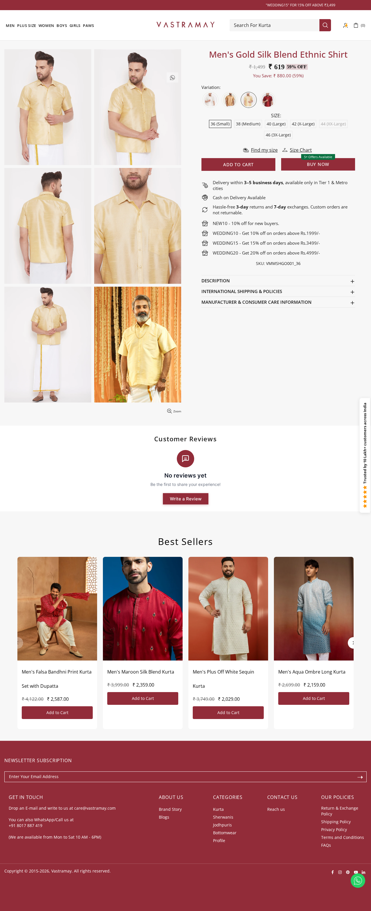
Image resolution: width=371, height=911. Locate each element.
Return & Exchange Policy (339, 811)
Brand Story (170, 809)
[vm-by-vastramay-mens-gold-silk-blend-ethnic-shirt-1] (230, 100)
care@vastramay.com (95, 808)
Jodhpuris (222, 825)
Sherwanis (223, 817)
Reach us (276, 809)
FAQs (326, 845)
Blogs (164, 817)
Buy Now (318, 164)
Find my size (264, 150)
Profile (219, 840)
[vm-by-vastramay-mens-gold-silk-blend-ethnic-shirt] (249, 100)
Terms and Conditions (342, 837)
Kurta (218, 809)
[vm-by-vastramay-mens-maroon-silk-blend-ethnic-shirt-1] (268, 100)
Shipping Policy (336, 821)
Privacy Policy (334, 829)
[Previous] (17, 643)
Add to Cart (57, 712)
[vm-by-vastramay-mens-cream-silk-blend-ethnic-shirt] (210, 100)
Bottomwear (225, 832)
